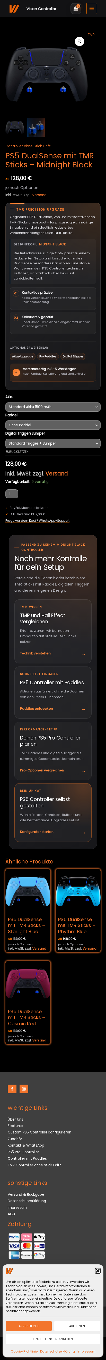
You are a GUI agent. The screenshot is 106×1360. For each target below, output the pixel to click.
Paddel (11, 415)
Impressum (86, 1351)
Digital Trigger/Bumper (25, 433)
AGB (11, 1214)
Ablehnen (77, 1326)
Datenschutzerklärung (57, 1351)
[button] (97, 1270)
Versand (39, 195)
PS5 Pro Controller (23, 1152)
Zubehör (15, 1139)
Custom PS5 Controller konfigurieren (39, 1132)
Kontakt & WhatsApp (26, 1145)
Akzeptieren (29, 1326)
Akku (9, 396)
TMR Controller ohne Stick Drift (34, 1165)
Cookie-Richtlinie (24, 1351)
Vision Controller (41, 8)
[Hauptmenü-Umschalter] (91, 8)
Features (15, 1125)
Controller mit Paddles (27, 1158)
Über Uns (15, 1119)
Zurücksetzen (17, 452)
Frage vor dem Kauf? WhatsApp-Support (37, 520)
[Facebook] (12, 1089)
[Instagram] (24, 1089)
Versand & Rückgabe (26, 1194)
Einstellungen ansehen (53, 1339)
